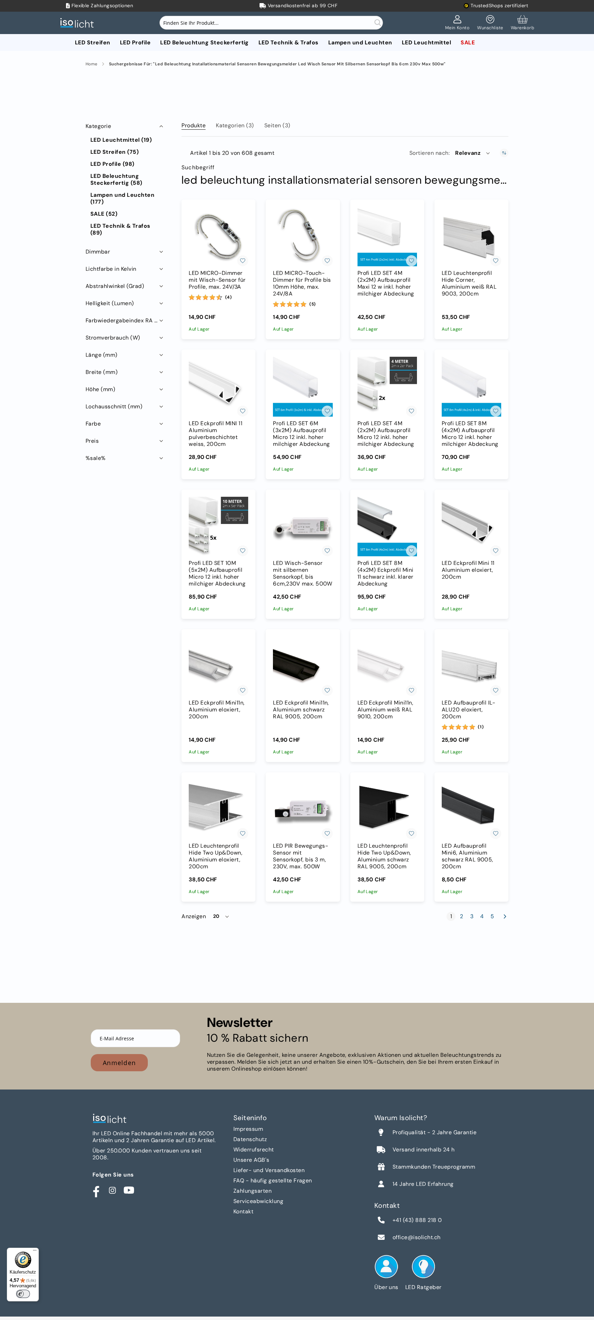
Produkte (194, 125)
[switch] (23, 1294)
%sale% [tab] (96, 458)
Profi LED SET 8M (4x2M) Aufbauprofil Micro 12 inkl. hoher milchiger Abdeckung (470, 434)
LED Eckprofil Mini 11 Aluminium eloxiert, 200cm (468, 570)
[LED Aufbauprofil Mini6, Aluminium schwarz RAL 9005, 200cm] (471, 809)
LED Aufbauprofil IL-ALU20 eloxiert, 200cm (469, 709)
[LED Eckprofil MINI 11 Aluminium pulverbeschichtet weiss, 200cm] (218, 386)
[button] (473, 153)
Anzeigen (194, 916)
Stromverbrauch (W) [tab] (113, 337)
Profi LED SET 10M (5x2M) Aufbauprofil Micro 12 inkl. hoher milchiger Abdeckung (217, 573)
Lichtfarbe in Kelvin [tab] (111, 268)
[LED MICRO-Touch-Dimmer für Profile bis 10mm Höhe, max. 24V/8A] (302, 236)
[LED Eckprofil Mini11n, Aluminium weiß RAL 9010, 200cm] (387, 666)
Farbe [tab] (93, 423)
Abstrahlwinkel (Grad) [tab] (115, 286)
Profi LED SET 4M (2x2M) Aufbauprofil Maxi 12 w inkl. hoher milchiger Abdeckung (386, 283)
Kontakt (243, 1211)
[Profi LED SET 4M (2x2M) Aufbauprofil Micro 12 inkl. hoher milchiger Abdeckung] (387, 386)
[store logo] (79, 23)
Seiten (277, 125)
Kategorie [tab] (98, 126)
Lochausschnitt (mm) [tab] (114, 406)
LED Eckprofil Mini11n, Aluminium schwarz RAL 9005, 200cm (301, 709)
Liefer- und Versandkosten (269, 1170)
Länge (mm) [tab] (102, 354)
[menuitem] (92, 42)
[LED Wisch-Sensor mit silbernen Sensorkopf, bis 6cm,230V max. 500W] (302, 526)
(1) (481, 727)
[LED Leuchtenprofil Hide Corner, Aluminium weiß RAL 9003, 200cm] (471, 236)
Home (92, 64)
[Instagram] (112, 1190)
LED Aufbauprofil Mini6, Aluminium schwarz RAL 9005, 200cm (467, 856)
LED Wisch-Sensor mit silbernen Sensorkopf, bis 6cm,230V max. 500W (302, 573)
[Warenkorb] (522, 23)
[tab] (194, 124)
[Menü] (35, 1252)
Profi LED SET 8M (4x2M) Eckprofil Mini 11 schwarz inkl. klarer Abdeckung (386, 573)
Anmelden (119, 1063)
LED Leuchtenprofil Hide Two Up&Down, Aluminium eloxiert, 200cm (215, 856)
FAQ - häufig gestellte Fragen (272, 1180)
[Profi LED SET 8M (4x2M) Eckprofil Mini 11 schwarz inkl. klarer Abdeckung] (387, 526)
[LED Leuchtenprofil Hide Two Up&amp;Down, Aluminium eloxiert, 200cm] (218, 809)
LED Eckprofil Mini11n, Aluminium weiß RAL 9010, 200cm (386, 709)
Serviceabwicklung (258, 1201)
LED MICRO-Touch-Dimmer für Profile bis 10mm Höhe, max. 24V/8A (302, 283)
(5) (312, 304)
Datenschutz (250, 1139)
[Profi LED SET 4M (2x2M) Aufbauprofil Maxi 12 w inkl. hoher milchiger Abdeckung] (387, 236)
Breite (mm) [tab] (102, 372)
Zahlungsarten (252, 1190)
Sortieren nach (429, 153)
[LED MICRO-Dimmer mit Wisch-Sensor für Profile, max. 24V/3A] (218, 236)
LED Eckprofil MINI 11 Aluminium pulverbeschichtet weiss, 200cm (215, 434)
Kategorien (235, 125)
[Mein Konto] (457, 23)
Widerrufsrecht (253, 1149)
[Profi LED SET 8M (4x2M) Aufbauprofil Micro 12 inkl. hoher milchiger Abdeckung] (471, 386)
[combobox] (271, 23)
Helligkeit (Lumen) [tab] (110, 303)
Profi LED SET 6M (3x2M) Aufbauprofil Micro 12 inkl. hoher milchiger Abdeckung (301, 434)
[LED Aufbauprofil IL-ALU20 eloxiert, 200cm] (471, 666)
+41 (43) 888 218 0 (417, 1220)
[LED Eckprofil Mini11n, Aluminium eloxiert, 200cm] (218, 666)
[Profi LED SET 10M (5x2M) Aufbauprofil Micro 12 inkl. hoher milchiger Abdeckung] (218, 526)
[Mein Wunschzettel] (490, 23)
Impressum (248, 1129)
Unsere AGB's (251, 1159)
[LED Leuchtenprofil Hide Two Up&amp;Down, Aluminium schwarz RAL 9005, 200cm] (387, 809)
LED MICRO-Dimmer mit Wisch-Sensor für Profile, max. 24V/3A (217, 280)
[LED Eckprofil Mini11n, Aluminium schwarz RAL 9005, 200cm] (302, 666)
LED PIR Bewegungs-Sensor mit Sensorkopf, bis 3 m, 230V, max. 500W (300, 856)
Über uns (386, 1287)
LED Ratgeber (423, 1287)
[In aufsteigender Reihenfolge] (504, 153)
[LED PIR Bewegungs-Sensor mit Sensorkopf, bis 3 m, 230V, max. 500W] (302, 809)
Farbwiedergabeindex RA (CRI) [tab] (125, 320)
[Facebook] (96, 1190)
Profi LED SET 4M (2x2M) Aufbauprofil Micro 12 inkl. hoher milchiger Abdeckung (386, 434)
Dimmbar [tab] (98, 251)
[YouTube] (129, 1190)
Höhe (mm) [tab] (100, 389)
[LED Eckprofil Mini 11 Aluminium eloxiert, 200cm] (471, 526)
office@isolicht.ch (417, 1237)
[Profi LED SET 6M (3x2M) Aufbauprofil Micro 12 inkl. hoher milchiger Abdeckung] (302, 386)
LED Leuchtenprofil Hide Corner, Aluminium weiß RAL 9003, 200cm (469, 283)
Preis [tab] (92, 440)
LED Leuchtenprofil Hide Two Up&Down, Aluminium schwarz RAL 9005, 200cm (384, 856)
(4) (228, 297)
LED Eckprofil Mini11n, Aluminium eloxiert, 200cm (217, 709)
